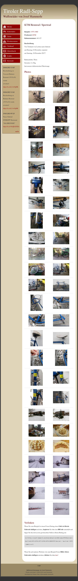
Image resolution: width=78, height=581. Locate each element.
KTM (34, 35)
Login (39, 565)
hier (56, 555)
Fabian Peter (36, 574)
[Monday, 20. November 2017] (37, 462)
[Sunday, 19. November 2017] (61, 285)
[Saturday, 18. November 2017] (61, 132)
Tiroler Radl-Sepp (23, 10)
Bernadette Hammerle (47, 574)
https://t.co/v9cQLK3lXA (11, 126)
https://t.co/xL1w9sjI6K (10, 87)
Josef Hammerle (47, 572)
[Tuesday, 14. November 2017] (61, 115)
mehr (17, 131)
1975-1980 (34, 32)
